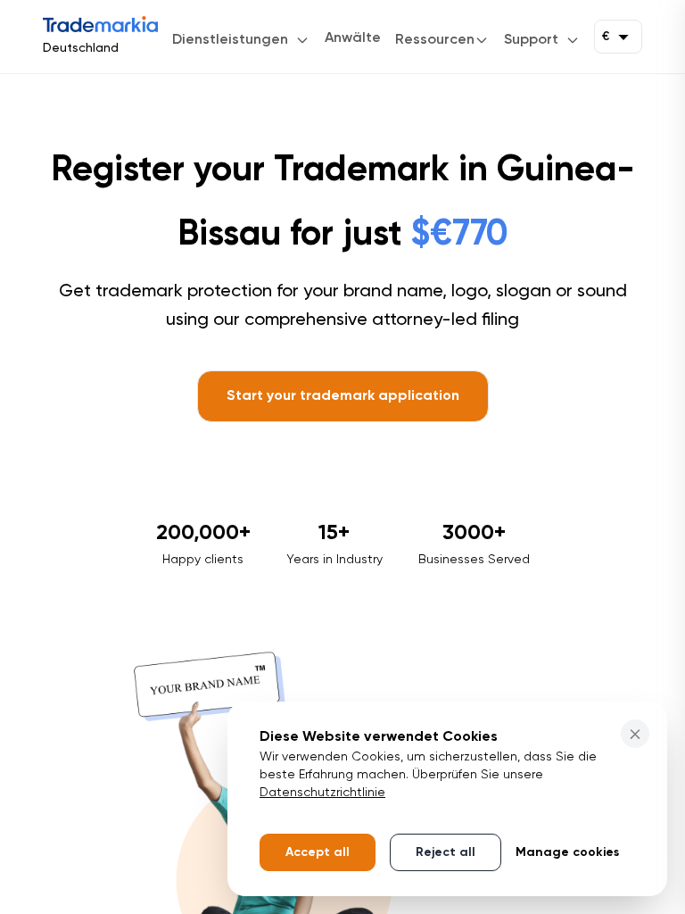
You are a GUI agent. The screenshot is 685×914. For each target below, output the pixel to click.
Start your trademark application (343, 396)
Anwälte (353, 38)
